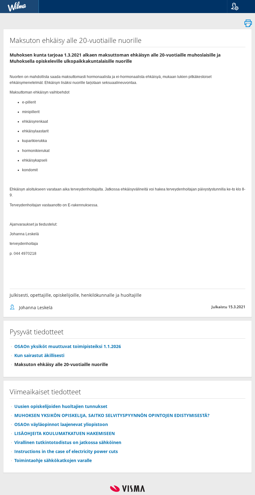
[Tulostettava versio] (248, 25)
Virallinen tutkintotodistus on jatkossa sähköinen (67, 442)
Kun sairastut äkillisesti (39, 355)
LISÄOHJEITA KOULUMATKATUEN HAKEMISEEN (64, 433)
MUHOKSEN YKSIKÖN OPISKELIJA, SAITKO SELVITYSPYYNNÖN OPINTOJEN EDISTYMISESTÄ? (112, 415)
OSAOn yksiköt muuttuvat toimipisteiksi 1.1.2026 (67, 346)
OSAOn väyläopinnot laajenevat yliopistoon (61, 424)
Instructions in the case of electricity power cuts (66, 451)
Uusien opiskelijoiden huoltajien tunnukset (60, 406)
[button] (238, 6)
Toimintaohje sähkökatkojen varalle (53, 460)
